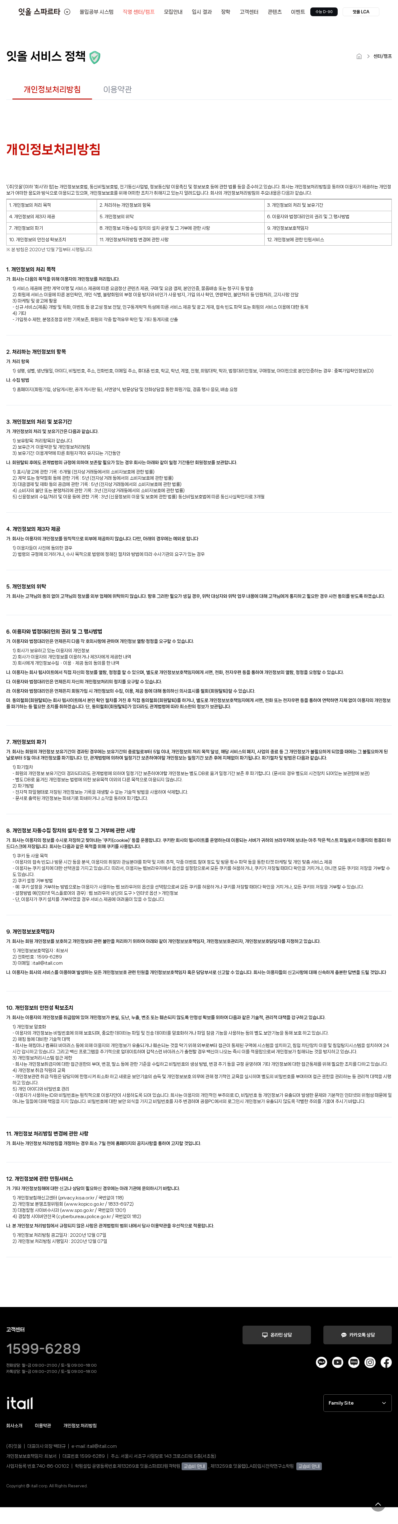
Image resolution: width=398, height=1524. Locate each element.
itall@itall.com (102, 1446)
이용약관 (43, 1425)
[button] (361, 11)
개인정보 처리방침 (80, 1425)
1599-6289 (43, 1348)
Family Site (341, 1403)
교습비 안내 (194, 1466)
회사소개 (14, 1425)
